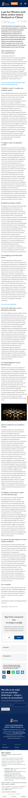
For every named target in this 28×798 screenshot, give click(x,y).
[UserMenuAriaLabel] (21, 3)
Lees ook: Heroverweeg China (8, 304)
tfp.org (4, 603)
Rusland (13, 22)
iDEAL (21, 729)
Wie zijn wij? (5, 747)
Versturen (5, 709)
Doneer (14, 3)
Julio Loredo (24, 21)
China (9, 22)
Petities (17, 747)
